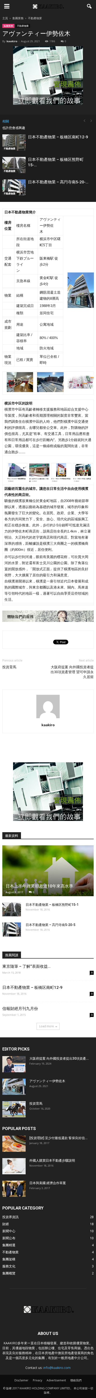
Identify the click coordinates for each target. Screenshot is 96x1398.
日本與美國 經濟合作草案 (47, 1183)
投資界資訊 (10, 1217)
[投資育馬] (14, 1109)
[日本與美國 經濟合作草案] (14, 1189)
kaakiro (12, 41)
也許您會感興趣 (13, 128)
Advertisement (56, 1380)
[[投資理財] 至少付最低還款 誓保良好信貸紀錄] (14, 1144)
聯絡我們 (76, 1380)
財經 (5, 1224)
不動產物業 (23, 25)
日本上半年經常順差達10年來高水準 (39, 886)
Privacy (37, 1380)
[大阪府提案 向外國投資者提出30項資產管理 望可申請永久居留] (14, 1064)
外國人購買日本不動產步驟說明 (52, 1160)
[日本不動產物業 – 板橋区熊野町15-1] (14, 165)
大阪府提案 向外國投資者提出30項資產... (59, 1058)
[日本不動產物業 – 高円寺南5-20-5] (14, 187)
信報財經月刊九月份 (20, 1008)
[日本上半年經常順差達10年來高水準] (48, 870)
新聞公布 (8, 1238)
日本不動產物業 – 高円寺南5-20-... (58, 182)
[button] (89, 6)
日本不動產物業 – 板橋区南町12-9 (58, 137)
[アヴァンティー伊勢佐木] (14, 1087)
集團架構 (8, 1259)
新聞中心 (8, 1231)
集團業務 (8, 25)
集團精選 (8, 1245)
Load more (46, 1026)
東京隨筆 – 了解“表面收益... (26, 966)
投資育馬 (9, 667)
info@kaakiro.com (57, 1367)
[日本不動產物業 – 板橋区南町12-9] (14, 142)
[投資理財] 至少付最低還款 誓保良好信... (58, 1138)
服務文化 (8, 1266)
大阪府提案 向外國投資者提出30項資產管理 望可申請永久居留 (72, 672)
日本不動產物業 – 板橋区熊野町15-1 (52, 905)
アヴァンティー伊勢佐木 (47, 1081)
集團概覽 (8, 1273)
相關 (5, 121)
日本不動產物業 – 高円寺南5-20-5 (50, 925)
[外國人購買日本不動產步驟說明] (14, 1166)
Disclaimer (21, 1380)
